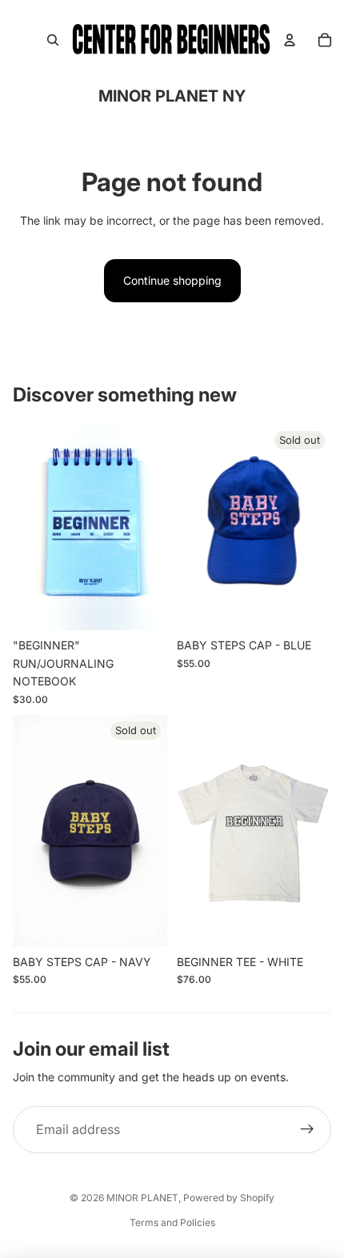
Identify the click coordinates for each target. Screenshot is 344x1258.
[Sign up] (307, 1130)
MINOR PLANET (142, 1198)
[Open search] (52, 40)
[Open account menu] (289, 40)
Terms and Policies (172, 1222)
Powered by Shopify (228, 1198)
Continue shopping (172, 280)
